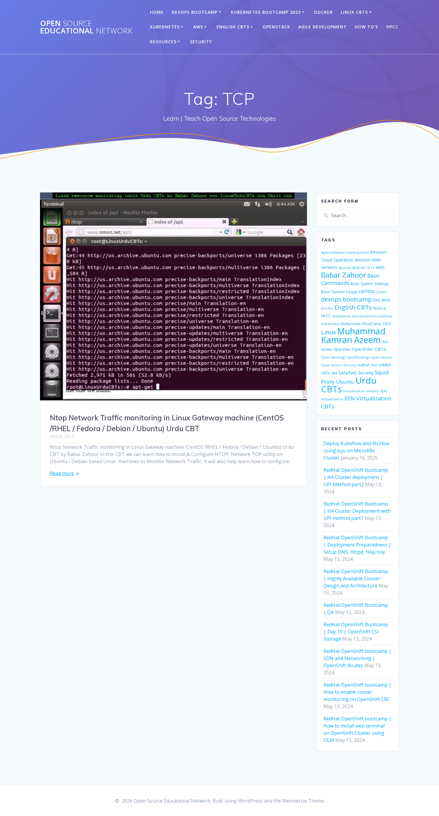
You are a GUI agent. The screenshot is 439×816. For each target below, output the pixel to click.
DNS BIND (381, 300)
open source (381, 357)
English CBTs (233, 27)
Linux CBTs (354, 12)
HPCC (392, 27)
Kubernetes (165, 27)
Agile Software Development (345, 252)
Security (201, 42)
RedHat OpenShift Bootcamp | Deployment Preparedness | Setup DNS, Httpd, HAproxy (357, 544)
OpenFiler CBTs (369, 349)
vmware (372, 391)
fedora (379, 308)
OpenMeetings (357, 357)
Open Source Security (338, 365)
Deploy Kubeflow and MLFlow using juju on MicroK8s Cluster (356, 450)
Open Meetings (333, 357)
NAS (385, 342)
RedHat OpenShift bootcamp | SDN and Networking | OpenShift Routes (357, 658)
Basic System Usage (339, 291)
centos (367, 291)
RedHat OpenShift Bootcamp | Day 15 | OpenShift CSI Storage (355, 631)
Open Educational (86, 27)
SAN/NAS (348, 373)
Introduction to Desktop (372, 316)
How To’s (366, 27)
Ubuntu (345, 381)
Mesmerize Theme (303, 800)
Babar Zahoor (343, 275)
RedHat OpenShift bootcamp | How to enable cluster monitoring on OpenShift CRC (357, 692)
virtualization (354, 391)
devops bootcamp (346, 299)
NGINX (326, 349)
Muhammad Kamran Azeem (353, 335)
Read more (62, 473)
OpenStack (276, 27)
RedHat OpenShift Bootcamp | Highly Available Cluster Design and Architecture (355, 578)
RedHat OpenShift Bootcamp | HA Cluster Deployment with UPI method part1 (357, 510)
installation (341, 316)
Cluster (381, 292)
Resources (163, 42)
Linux (328, 332)
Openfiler (342, 349)
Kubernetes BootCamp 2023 (266, 12)
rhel (374, 365)
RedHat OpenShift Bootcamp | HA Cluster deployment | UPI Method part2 (355, 477)
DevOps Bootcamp (194, 12)
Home (157, 12)
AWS (198, 27)
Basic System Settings (370, 283)
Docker (323, 12)
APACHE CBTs (363, 267)
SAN (334, 373)
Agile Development (322, 27)
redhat (363, 365)
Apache (344, 267)
